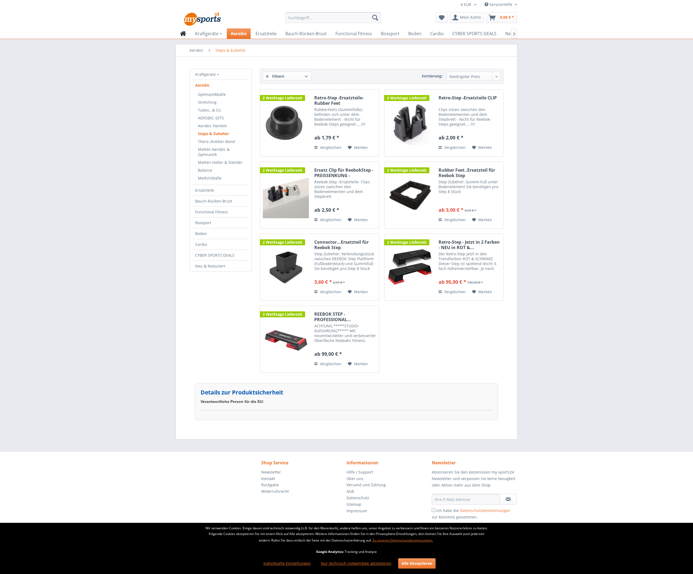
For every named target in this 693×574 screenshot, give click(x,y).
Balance (205, 170)
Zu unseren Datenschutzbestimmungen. (402, 540)
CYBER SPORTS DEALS (214, 255)
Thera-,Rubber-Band (216, 141)
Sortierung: (432, 76)
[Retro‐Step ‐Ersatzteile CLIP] (410, 123)
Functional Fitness (211, 211)
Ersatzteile (204, 190)
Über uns (354, 478)
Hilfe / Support (359, 472)
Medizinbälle (209, 178)
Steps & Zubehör (213, 133)
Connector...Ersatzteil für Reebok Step (341, 244)
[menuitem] (333, 17)
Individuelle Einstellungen (287, 563)
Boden (201, 233)
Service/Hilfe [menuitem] (500, 4)
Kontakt (268, 478)
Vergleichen (330, 147)
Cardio (201, 244)
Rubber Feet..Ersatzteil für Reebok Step (467, 172)
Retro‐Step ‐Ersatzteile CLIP (468, 98)
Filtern (277, 76)
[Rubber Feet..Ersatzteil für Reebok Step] (410, 195)
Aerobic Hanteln (212, 125)
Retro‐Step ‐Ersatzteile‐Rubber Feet (339, 100)
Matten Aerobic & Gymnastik (214, 152)
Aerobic (202, 85)
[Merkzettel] (441, 17)
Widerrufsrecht (275, 491)
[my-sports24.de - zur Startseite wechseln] (202, 19)
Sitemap (353, 504)
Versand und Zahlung (366, 484)
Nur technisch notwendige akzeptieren (356, 563)
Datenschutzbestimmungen (485, 510)
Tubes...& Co (209, 110)
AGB (350, 491)
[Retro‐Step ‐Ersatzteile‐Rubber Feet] (286, 123)
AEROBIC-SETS (211, 117)
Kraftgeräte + (207, 74)
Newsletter (271, 472)
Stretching (207, 102)
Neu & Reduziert (210, 266)
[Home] (183, 33)
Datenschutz (357, 497)
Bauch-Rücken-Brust (213, 201)
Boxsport (203, 222)
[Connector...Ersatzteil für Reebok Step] (286, 267)
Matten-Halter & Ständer (220, 162)
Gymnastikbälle (212, 94)
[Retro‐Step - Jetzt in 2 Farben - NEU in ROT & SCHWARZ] (410, 267)
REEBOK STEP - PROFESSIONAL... (332, 316)
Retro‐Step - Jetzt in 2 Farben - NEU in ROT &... (469, 244)
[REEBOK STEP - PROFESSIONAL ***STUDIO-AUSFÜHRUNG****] (286, 339)
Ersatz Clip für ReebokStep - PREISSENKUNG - (343, 172)
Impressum (356, 510)
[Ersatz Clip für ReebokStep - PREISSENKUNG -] (286, 195)
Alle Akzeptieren (416, 563)
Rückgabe (270, 484)
